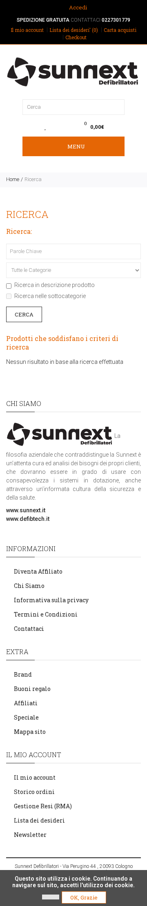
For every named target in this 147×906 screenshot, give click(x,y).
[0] (45, 127)
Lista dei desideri (39, 820)
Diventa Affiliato (38, 571)
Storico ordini (34, 792)
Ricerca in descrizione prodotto (54, 285)
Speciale (26, 717)
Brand (23, 674)
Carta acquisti (120, 29)
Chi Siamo (29, 586)
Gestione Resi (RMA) (43, 806)
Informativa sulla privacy (51, 600)
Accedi (77, 7)
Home (12, 179)
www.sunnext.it (25, 510)
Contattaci (29, 628)
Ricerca (33, 179)
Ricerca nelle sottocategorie (50, 296)
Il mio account (27, 29)
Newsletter (30, 835)
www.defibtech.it (27, 519)
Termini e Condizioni (46, 614)
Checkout (76, 37)
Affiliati (26, 703)
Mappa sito (30, 732)
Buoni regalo (32, 689)
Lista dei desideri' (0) (73, 29)
